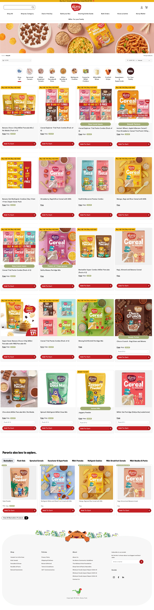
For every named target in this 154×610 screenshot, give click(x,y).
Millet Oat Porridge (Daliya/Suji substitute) (133, 412)
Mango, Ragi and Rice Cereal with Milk (131, 199)
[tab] (8, 460)
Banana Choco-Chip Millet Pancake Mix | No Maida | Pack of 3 (18, 129)
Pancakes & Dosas (15, 563)
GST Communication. (48, 569)
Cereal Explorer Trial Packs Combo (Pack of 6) (95, 130)
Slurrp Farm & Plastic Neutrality (82, 566)
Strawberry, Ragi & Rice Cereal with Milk (55, 199)
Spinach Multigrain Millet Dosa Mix (53, 412)
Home (3, 55)
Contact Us (76, 579)
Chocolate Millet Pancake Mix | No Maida (18, 412)
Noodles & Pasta (15, 566)
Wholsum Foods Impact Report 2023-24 (85, 573)
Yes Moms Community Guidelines (83, 560)
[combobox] (19, 7)
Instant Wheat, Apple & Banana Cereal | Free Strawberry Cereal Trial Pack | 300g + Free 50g (133, 130)
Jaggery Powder (85, 412)
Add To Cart (9, 144)
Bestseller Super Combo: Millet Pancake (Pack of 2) (94, 271)
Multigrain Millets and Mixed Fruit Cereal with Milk (56, 501)
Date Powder (7, 501)
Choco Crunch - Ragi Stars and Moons (131, 341)
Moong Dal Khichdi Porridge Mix (91, 341)
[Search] (32, 7)
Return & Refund (46, 563)
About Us (75, 557)
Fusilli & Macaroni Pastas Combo (91, 199)
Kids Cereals (14, 560)
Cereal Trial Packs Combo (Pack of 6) (16, 270)
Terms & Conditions (47, 566)
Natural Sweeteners (16, 569)
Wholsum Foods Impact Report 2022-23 (85, 569)
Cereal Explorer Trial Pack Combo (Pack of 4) (56, 129)
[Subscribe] (141, 562)
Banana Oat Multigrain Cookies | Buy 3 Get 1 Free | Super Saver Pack (18, 200)
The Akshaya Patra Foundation (82, 563)
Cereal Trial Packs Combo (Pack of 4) (54, 341)
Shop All (8, 55)
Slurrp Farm (83, 598)
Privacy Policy (45, 557)
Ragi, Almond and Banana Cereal (129, 270)
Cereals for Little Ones (17, 557)
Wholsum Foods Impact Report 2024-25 (85, 576)
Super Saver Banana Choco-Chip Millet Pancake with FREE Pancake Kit (17, 342)
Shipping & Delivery (47, 560)
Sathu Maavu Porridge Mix (50, 270)
